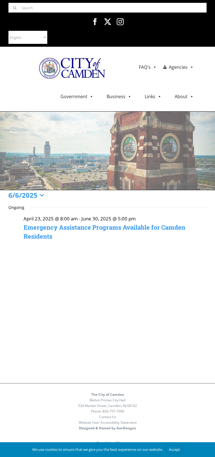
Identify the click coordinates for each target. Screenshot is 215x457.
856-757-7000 (113, 411)
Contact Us (107, 416)
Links (150, 96)
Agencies (178, 67)
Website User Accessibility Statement (108, 422)
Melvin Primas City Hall (107, 400)
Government (73, 96)
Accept (174, 449)
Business (116, 96)
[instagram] (120, 21)
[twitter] (107, 21)
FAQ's (145, 67)
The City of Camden (107, 394)
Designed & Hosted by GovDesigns (107, 428)
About (181, 96)
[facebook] (95, 21)
